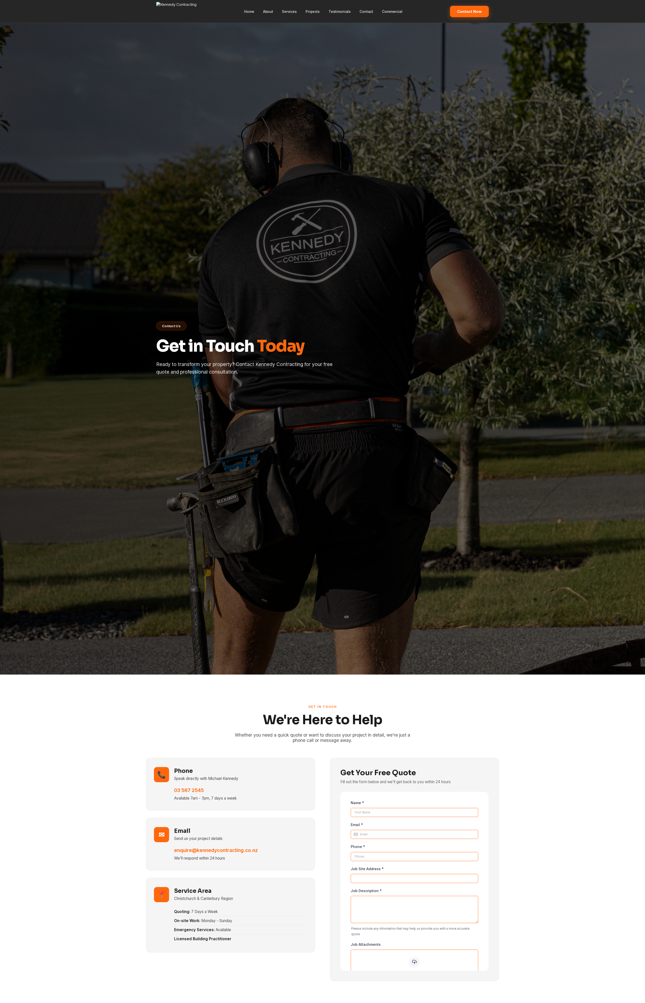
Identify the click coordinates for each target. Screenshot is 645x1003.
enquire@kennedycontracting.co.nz (216, 850)
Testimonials (340, 11)
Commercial (392, 11)
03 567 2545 (189, 790)
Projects (313, 11)
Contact (366, 11)
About (268, 11)
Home (249, 11)
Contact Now (469, 11)
